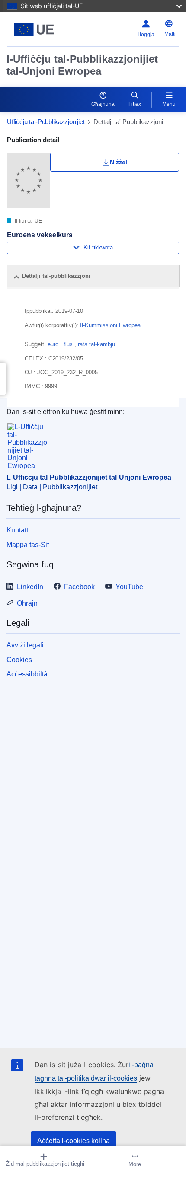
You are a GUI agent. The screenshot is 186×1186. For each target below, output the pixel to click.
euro (54, 344)
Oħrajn (27, 603)
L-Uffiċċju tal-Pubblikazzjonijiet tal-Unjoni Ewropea (88, 477)
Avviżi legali (25, 645)
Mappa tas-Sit (27, 544)
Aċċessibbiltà (27, 674)
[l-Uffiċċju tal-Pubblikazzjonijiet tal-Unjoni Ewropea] (37, 29)
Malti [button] (170, 34)
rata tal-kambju (96, 344)
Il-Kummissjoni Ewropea (110, 325)
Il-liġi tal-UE (27, 221)
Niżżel (118, 162)
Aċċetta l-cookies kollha (73, 1141)
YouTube (129, 586)
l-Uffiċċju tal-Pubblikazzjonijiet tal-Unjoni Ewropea (82, 65)
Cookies (19, 659)
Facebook (79, 586)
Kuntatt (17, 530)
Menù (169, 104)
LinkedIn (30, 586)
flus (69, 344)
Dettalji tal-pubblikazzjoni (56, 276)
